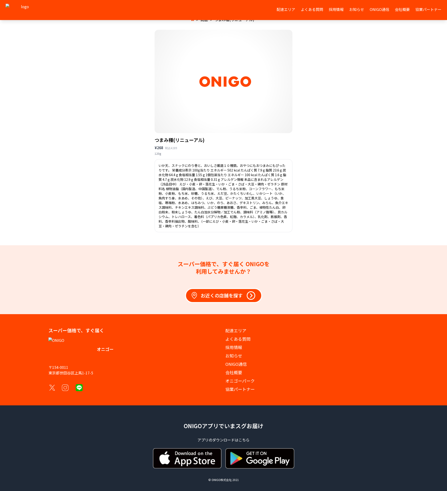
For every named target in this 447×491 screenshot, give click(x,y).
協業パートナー (428, 9)
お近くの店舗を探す (222, 295)
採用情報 (336, 9)
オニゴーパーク (240, 381)
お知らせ (356, 9)
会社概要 (402, 9)
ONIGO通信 (379, 9)
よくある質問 (312, 9)
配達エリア (286, 9)
